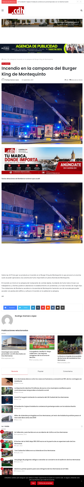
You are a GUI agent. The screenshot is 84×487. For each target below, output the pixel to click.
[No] (81, 481)
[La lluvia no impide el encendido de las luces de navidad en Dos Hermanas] (70, 344)
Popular (40, 371)
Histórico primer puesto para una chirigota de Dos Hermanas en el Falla (41, 469)
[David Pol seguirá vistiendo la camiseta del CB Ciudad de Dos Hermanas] (7, 400)
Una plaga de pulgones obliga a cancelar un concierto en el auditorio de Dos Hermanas (47, 460)
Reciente (14, 371)
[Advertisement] (42, 259)
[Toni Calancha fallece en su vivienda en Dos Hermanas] (7, 453)
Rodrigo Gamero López (12, 80)
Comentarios (68, 371)
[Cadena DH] (16, 10)
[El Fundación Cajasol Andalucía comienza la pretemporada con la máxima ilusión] (7, 409)
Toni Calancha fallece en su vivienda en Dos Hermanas (34, 451)
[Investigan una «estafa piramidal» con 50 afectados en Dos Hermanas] (14, 342)
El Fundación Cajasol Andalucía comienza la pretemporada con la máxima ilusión (45, 406)
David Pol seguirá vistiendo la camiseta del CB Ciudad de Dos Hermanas (41, 397)
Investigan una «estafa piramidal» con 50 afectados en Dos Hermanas (14, 354)
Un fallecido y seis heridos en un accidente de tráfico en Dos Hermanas (41, 432)
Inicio (4, 59)
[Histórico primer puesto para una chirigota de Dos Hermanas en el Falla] (7, 471)
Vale (33, 483)
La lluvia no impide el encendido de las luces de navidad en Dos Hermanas (69, 358)
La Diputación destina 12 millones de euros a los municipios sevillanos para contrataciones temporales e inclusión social (42, 389)
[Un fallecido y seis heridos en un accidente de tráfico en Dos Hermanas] (7, 435)
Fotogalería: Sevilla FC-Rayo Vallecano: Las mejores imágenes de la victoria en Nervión (40, 354)
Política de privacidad (45, 483)
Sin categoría (12, 59)
